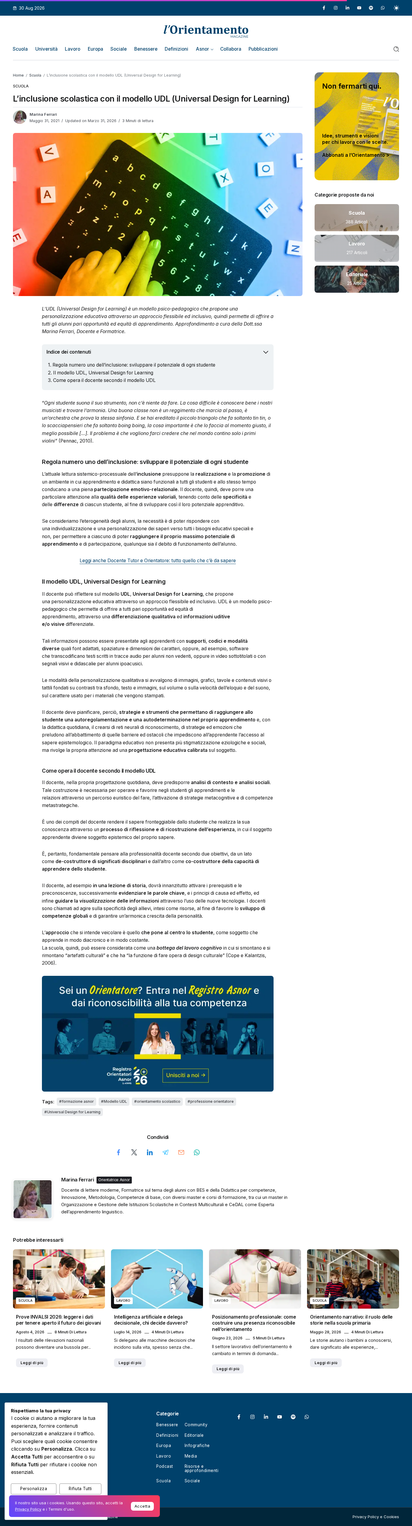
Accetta (143, 1506)
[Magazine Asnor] (206, 31)
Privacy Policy (28, 1509)
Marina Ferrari (43, 114)
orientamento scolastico (158, 1101)
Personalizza (33, 1488)
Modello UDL (115, 1101)
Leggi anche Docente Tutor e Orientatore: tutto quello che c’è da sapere (158, 560)
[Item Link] (357, 217)
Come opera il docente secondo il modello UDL (104, 380)
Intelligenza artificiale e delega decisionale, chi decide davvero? (151, 1320)
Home (18, 75)
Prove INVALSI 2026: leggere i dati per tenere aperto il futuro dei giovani (58, 1320)
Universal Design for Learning (73, 1112)
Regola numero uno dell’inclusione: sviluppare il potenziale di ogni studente (133, 365)
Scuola (35, 75)
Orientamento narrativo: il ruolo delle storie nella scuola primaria (351, 1320)
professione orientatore (212, 1101)
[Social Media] (324, 8)
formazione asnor (78, 1101)
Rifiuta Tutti (80, 1488)
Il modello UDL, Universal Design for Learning (103, 373)
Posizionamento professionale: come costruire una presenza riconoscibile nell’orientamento (254, 1323)
